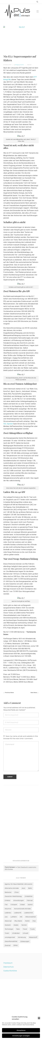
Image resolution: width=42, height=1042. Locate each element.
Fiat (6, 904)
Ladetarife (17, 913)
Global (22, 904)
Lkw (6, 917)
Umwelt (25, 933)
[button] (39, 1018)
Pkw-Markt (18, 921)
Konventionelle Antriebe (22, 909)
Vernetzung (22, 937)
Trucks (32, 929)
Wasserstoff (33, 937)
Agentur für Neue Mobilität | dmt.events (18, 884)
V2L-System (8, 424)
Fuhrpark (14, 904)
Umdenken (16, 933)
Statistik (8, 925)
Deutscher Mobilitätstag (13, 896)
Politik (27, 921)
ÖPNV (15, 945)
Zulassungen (24, 941)
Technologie (9, 929)
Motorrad (8, 921)
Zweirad (7, 945)
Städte (16, 925)
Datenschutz (8, 967)
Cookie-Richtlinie (10, 971)
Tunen (7, 933)
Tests (18, 929)
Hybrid (30, 904)
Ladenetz (8, 913)
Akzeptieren (21, 1030)
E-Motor (7, 900)
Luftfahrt (14, 917)
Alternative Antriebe (12, 888)
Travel (25, 929)
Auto (23, 888)
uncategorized (10, 937)
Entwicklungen (18, 900)
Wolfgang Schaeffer (19, 64)
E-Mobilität (28, 896)
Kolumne (8, 909)
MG (21, 917)
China (16, 892)
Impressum (8, 963)
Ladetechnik (28, 913)
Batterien (8, 892)
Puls (34, 921)
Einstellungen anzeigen (21, 1036)
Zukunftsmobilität (11, 941)
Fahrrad (29, 900)
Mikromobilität (30, 917)
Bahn (30, 888)
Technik (24, 925)
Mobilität (29, 64)
